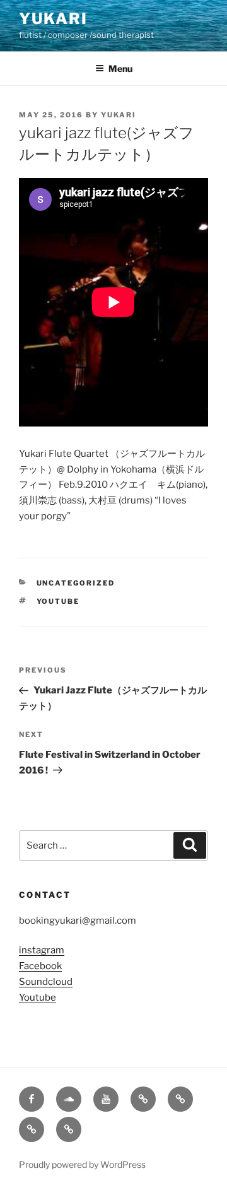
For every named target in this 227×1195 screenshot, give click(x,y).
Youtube (58, 601)
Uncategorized (76, 583)
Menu (120, 68)
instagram (41, 950)
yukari (118, 114)
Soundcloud (46, 981)
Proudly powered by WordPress (82, 1164)
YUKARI (53, 18)
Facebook (40, 966)
